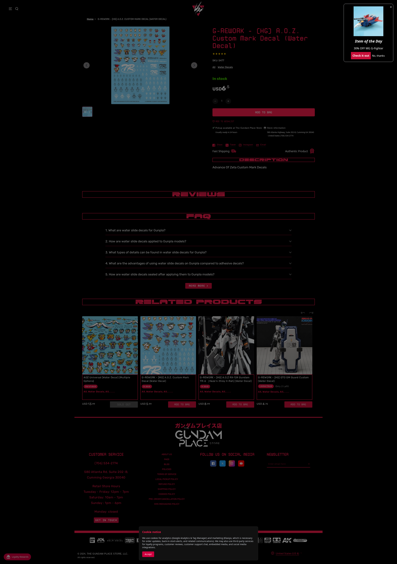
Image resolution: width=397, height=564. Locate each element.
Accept (148, 554)
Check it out (360, 55)
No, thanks (378, 55)
